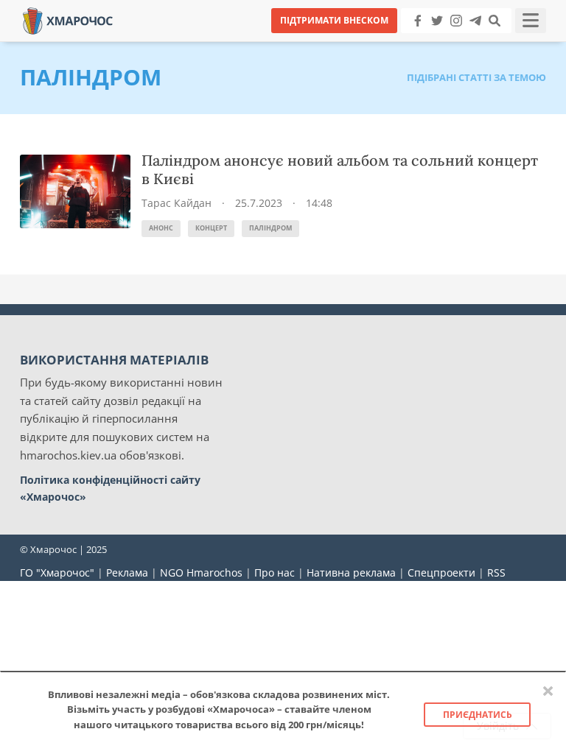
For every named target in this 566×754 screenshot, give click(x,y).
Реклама (127, 572)
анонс (161, 228)
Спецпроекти (441, 572)
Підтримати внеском (334, 20)
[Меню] (530, 20)
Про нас (274, 572)
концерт (211, 228)
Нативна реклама (351, 572)
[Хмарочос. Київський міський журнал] (68, 20)
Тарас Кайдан (177, 203)
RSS (496, 572)
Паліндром (270, 228)
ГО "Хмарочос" (57, 572)
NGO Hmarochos (201, 572)
